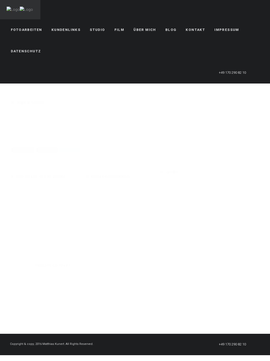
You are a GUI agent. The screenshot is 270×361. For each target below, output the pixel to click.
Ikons (172, 172)
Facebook (23, 150)
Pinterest (48, 150)
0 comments (82, 111)
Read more (47, 217)
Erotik (40, 285)
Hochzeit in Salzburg (41, 177)
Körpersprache (47, 275)
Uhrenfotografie (111, 177)
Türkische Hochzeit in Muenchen (63, 313)
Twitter (70, 150)
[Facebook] (258, 72)
